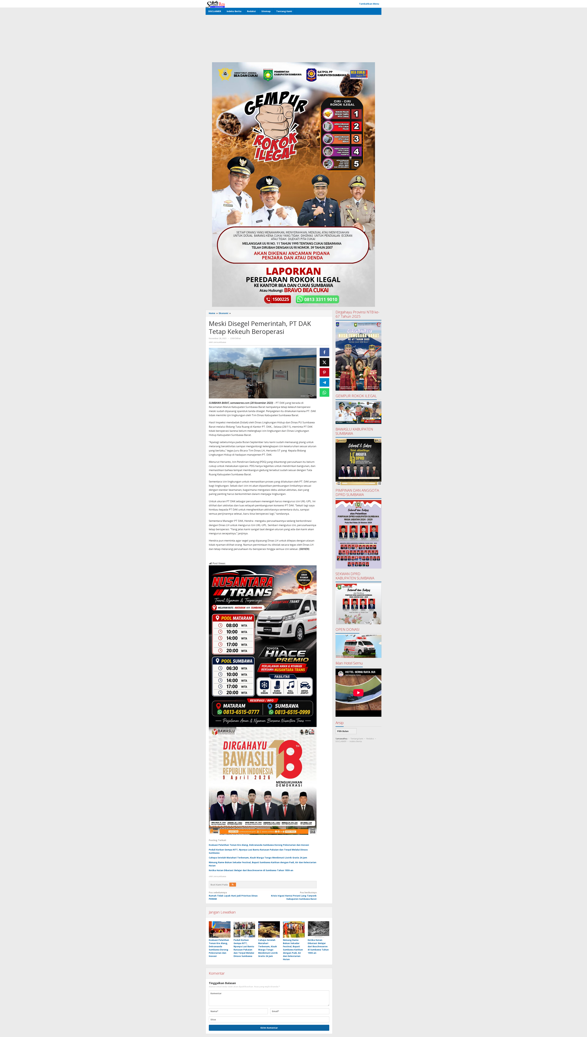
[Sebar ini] (324, 352)
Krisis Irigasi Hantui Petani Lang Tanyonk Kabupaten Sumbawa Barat (293, 895)
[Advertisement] (293, 37)
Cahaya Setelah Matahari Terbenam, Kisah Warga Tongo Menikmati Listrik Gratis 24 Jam (258, 857)
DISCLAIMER (341, 741)
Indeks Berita (356, 741)
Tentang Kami (357, 738)
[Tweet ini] (324, 362)
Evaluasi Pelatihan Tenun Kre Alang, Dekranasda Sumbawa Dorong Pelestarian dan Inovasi (259, 844)
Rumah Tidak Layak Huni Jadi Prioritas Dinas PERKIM (233, 895)
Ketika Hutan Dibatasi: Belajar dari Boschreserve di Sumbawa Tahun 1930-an (251, 870)
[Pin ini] (324, 372)
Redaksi (370, 738)
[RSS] (232, 885)
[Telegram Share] (324, 382)
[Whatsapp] (324, 392)
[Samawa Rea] (215, 3)
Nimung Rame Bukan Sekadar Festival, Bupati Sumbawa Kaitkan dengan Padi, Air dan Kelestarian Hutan (293, 950)
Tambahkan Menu (369, 3)
